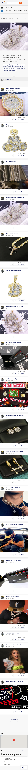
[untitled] (14, 36)
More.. (22, 119)
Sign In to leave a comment (11, 79)
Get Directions (24, 751)
